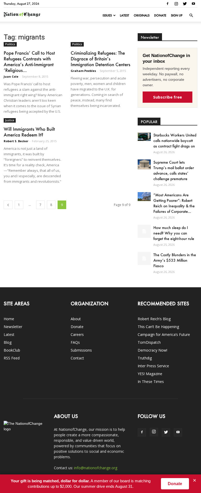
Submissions (81, 350)
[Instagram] (176, 3)
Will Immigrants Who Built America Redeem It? (29, 131)
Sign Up (176, 15)
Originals (141, 15)
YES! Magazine (150, 373)
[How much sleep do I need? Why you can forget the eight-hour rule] (144, 231)
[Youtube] (193, 3)
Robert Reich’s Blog (154, 318)
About (76, 318)
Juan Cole (11, 76)
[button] (191, 15)
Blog (8, 342)
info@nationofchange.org (95, 467)
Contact (77, 358)
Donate (160, 15)
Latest (124, 15)
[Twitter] (185, 3)
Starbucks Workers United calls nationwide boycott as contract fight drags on (174, 140)
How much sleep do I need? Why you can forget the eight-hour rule (173, 233)
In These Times (151, 381)
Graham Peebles (83, 71)
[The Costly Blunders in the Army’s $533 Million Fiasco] (144, 258)
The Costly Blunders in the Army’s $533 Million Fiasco (174, 260)
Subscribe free (167, 97)
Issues (107, 15)
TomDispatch (149, 342)
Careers (77, 334)
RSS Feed (12, 358)
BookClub (12, 350)
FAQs (75, 342)
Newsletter (13, 326)
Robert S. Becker (16, 141)
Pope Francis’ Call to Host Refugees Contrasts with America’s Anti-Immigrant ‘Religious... (29, 61)
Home (9, 318)
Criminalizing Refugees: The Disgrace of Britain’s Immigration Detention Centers (100, 58)
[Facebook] (167, 3)
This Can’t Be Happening (158, 326)
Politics (10, 44)
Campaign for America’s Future (164, 334)
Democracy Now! (152, 350)
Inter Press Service (153, 365)
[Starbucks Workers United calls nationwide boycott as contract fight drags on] (144, 136)
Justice (9, 120)
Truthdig (145, 358)
